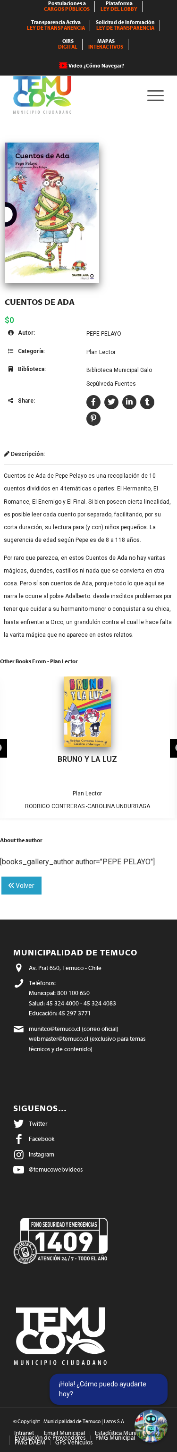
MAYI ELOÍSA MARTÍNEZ (87, 806)
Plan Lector (101, 352)
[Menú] (151, 95)
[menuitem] (67, 6)
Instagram (41, 1154)
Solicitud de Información (125, 25)
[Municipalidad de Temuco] (73, 95)
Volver (24, 885)
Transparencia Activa (56, 25)
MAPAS (105, 44)
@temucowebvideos (56, 1169)
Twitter (38, 1123)
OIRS (67, 44)
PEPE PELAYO (103, 333)
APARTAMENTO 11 (87, 759)
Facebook (41, 1138)
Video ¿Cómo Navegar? (96, 66)
